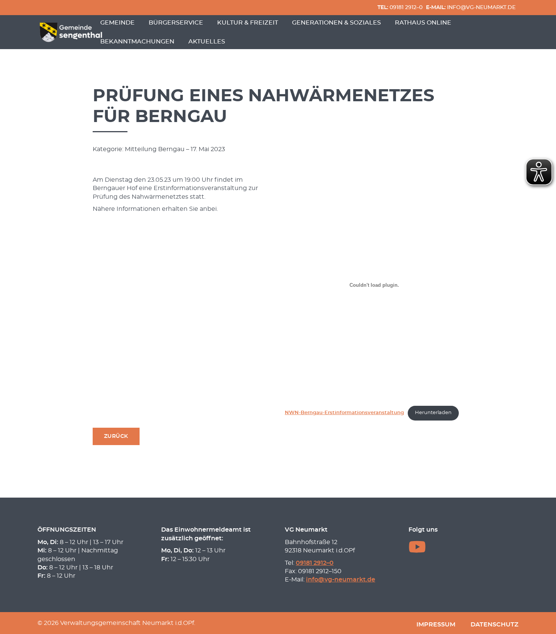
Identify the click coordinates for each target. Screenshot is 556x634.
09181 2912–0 (399, 7)
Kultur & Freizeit (247, 23)
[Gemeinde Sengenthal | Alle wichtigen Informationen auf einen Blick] (71, 32)
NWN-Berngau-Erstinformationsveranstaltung (344, 412)
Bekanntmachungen (137, 42)
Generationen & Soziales (336, 23)
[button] (116, 436)
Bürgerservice (176, 23)
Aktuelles (206, 42)
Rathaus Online (423, 23)
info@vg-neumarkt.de (471, 7)
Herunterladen (433, 412)
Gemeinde (117, 23)
